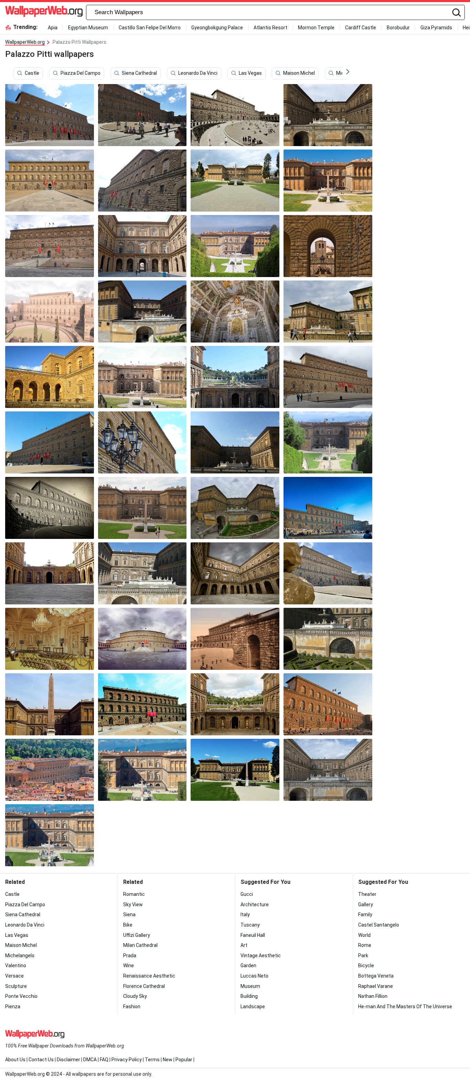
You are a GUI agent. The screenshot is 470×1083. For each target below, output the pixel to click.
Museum (250, 986)
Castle (32, 73)
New (167, 1059)
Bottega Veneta (376, 976)
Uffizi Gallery (136, 935)
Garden (248, 965)
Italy (245, 914)
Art (244, 945)
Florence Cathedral (144, 986)
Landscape (253, 1006)
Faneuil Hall (253, 935)
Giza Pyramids (436, 27)
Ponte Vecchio (21, 996)
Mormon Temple (316, 27)
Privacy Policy (126, 1059)
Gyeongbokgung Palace (217, 27)
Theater (367, 894)
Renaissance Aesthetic (149, 976)
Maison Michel (299, 73)
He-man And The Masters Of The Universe (405, 1006)
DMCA (90, 1059)
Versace (14, 976)
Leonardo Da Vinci (197, 73)
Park (363, 955)
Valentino (15, 965)
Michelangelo (19, 955)
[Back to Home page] (44, 12)
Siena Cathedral (139, 73)
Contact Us (41, 1059)
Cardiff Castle (360, 27)
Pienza (12, 1006)
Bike (127, 925)
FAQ (104, 1059)
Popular (183, 1059)
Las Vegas (250, 73)
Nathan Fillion (372, 996)
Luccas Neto (254, 976)
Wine (128, 965)
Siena (129, 914)
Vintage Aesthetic (261, 955)
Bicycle (366, 965)
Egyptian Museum (88, 27)
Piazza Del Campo (80, 73)
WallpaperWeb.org (25, 42)
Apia (52, 27)
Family (365, 914)
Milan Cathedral (140, 945)
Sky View (133, 904)
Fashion (131, 1006)
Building (249, 996)
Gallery (365, 904)
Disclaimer (68, 1059)
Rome (364, 945)
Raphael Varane (375, 986)
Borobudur (398, 27)
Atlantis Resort (270, 27)
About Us (15, 1059)
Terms (152, 1059)
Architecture (255, 904)
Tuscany (250, 925)
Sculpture (16, 986)
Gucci (247, 894)
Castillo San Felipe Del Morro (150, 27)
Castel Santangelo (378, 925)
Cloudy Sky (135, 996)
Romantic (134, 894)
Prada (129, 955)
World (364, 935)
